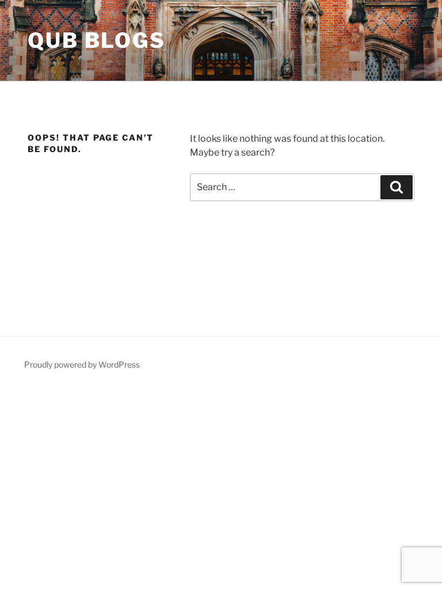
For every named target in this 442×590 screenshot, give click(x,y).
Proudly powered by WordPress (82, 364)
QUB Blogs (97, 40)
